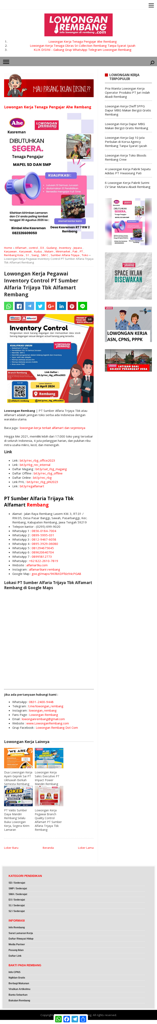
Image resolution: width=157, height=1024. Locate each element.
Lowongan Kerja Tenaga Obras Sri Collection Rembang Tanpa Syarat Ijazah (82, 45)
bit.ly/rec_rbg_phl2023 (42, 482)
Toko (85, 255)
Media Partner (17, 944)
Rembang (38, 505)
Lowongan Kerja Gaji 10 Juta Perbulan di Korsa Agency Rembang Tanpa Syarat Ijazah (126, 141)
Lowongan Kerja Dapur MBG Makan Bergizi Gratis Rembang (126, 126)
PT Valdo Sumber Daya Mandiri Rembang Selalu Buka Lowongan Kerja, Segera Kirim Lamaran (16, 820)
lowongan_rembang (43, 710)
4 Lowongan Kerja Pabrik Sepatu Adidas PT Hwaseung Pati (128, 171)
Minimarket (63, 251)
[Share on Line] (82, 306)
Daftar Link (15, 955)
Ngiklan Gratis (17, 977)
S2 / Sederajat (17, 911)
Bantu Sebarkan (18, 994)
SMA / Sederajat (18, 894)
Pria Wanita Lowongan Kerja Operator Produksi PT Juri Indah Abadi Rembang (127, 92)
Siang (35, 255)
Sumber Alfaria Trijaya (65, 255)
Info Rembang (17, 927)
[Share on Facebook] (19, 306)
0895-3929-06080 (45, 544)
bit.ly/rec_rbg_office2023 (37, 460)
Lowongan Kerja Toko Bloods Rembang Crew (125, 157)
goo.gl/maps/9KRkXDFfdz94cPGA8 (56, 574)
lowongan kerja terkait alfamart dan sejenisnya (52, 428)
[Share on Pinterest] (72, 306)
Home (8, 248)
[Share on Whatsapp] (8, 306)
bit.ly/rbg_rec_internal (35, 465)
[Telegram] (29, 306)
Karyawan (10, 251)
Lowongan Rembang (43, 715)
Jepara (78, 248)
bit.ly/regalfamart (32, 486)
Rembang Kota (13, 255)
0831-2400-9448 (41, 702)
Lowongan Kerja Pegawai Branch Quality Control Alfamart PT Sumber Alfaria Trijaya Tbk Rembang (48, 820)
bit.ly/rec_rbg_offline (48, 473)
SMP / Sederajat (18, 888)
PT (81, 251)
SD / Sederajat (17, 882)
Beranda (48, 848)
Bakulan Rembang (19, 1000)
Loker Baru (11, 848)
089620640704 (43, 552)
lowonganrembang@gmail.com (43, 719)
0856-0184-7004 (44, 531)
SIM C (44, 255)
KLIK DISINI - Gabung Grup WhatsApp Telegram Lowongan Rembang (82, 50)
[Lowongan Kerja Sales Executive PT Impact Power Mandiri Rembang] (49, 758)
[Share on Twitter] (40, 306)
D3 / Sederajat (17, 899)
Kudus (38, 251)
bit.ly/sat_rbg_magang (51, 469)
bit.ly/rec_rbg (42, 477)
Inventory (65, 248)
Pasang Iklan (16, 950)
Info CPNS (14, 972)
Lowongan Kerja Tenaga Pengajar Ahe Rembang (82, 41)
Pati (75, 251)
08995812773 (42, 556)
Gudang (51, 248)
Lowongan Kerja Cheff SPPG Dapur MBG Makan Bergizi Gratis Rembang (128, 110)
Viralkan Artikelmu (19, 989)
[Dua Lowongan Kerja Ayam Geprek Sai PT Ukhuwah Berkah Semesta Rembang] (18, 758)
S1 (27, 255)
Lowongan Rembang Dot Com (57, 727)
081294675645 (43, 548)
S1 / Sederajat (17, 905)
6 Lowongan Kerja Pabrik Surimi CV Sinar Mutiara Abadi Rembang (127, 185)
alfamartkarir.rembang (44, 569)
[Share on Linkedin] (61, 306)
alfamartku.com (37, 565)
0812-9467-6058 (44, 539)
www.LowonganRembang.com (47, 723)
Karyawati (25, 251)
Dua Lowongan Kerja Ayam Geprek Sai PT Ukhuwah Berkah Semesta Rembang (18, 778)
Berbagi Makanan (19, 983)
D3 (42, 248)
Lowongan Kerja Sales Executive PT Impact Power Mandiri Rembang (47, 778)
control (33, 248)
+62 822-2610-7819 (43, 561)
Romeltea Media (11, 1022)
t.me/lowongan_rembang (45, 706)
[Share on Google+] (50, 306)
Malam (49, 251)
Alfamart (20, 248)
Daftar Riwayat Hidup (21, 938)
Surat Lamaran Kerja (21, 933)
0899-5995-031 (43, 535)
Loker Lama (86, 848)
